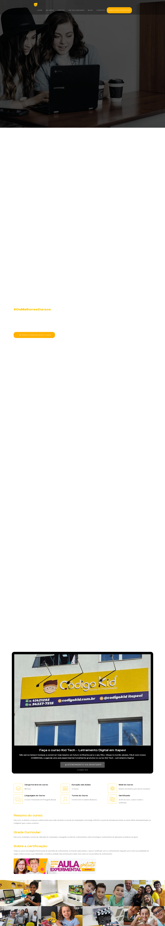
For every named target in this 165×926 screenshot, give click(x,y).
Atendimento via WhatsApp (84, 765)
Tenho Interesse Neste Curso (36, 335)
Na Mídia (50, 10)
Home (39, 10)
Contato (101, 10)
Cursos (61, 10)
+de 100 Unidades (76, 10)
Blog (90, 10)
